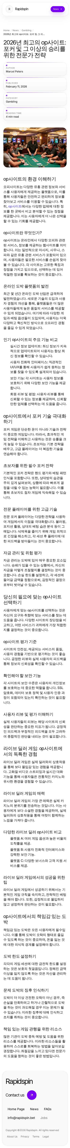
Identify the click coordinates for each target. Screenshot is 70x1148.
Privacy (25, 1136)
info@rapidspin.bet (21, 1118)
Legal (46, 1136)
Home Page (16, 1109)
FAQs (47, 1109)
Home (6, 30)
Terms (35, 1136)
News (16, 30)
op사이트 (15, 206)
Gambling (26, 30)
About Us (12, 1136)
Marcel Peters (14, 71)
